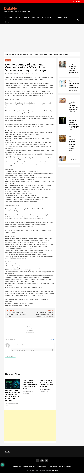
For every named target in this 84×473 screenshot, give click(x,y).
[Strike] (20, 350)
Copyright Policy (65, 466)
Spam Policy (53, 466)
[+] (36, 350)
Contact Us (17, 466)
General (8, 60)
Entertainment (47, 17)
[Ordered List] (22, 350)
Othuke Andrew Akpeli (12, 73)
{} (33, 350)
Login (52, 339)
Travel (66, 17)
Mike (8, 403)
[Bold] (13, 350)
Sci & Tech (8, 17)
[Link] (31, 350)
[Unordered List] (24, 350)
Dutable (10, 8)
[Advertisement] (42, 36)
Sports (7, 22)
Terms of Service (29, 466)
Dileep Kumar (28, 391)
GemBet (7, 452)
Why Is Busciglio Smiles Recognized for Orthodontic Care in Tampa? (74, 87)
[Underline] (17, 350)
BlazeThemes (54, 470)
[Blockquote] (26, 350)
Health (26, 17)
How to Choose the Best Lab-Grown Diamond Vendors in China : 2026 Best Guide (29, 384)
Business (18, 17)
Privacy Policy (42, 466)
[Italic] (15, 350)
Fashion (59, 17)
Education (36, 17)
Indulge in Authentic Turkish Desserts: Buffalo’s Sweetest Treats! (72, 129)
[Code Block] (29, 350)
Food (70, 102)
